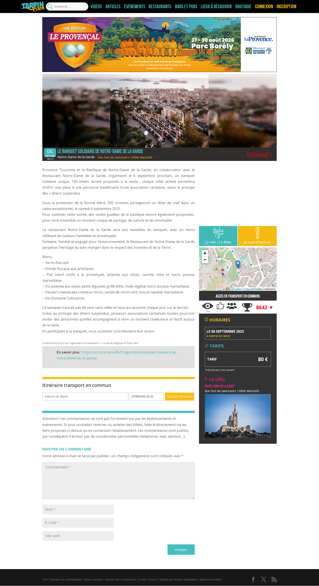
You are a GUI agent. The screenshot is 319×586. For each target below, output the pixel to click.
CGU (44, 579)
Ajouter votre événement (121, 579)
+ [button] (205, 253)
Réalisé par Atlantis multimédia (178, 579)
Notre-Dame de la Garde (76, 157)
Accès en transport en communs (238, 296)
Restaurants (160, 6)
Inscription (286, 6)
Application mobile (210, 579)
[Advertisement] (238, 195)
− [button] (205, 259)
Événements (134, 6)
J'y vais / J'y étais (218, 242)
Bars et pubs (186, 6)
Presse (153, 579)
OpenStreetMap (254, 289)
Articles (112, 6)
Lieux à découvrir (216, 6)
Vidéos (96, 6)
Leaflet (237, 289)
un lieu (142, 579)
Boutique (243, 6)
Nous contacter (94, 579)
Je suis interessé (257, 242)
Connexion (264, 6)
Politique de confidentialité (66, 579)
